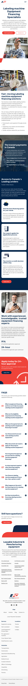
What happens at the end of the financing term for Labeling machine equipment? (12, 487)
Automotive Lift (18, 569)
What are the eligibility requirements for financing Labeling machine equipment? (12, 415)
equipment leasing (19, 160)
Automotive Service (6, 574)
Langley (17, 629)
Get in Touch (7, 522)
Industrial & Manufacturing (8, 653)
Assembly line (4, 565)
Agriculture (4, 656)
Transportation (5, 648)
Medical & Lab (5, 659)
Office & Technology (6, 664)
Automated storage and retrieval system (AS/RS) (6, 571)
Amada (16, 563)
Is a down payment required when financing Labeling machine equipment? (11, 467)
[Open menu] (25, 1)
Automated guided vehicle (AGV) (19, 566)
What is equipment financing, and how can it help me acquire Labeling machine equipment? (12, 405)
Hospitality (4, 667)
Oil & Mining (4, 669)
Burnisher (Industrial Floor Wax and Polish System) (20, 585)
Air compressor (5, 561)
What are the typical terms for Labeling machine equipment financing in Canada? (12, 425)
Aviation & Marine (6, 661)
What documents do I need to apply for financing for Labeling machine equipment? (12, 445)
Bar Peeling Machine (20, 578)
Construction (4, 651)
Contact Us (21, 33)
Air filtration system (20, 561)
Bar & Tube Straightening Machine (20, 575)
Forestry (3, 672)
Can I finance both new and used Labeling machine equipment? (11, 435)
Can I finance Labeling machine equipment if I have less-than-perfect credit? (11, 477)
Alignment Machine (6, 563)
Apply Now (6, 281)
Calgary (17, 627)
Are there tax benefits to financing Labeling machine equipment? (11, 497)
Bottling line (4, 583)
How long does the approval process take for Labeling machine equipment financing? (11, 456)
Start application (8, 33)
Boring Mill (4, 581)
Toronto (17, 624)
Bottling (17, 581)
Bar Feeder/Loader (6, 578)
